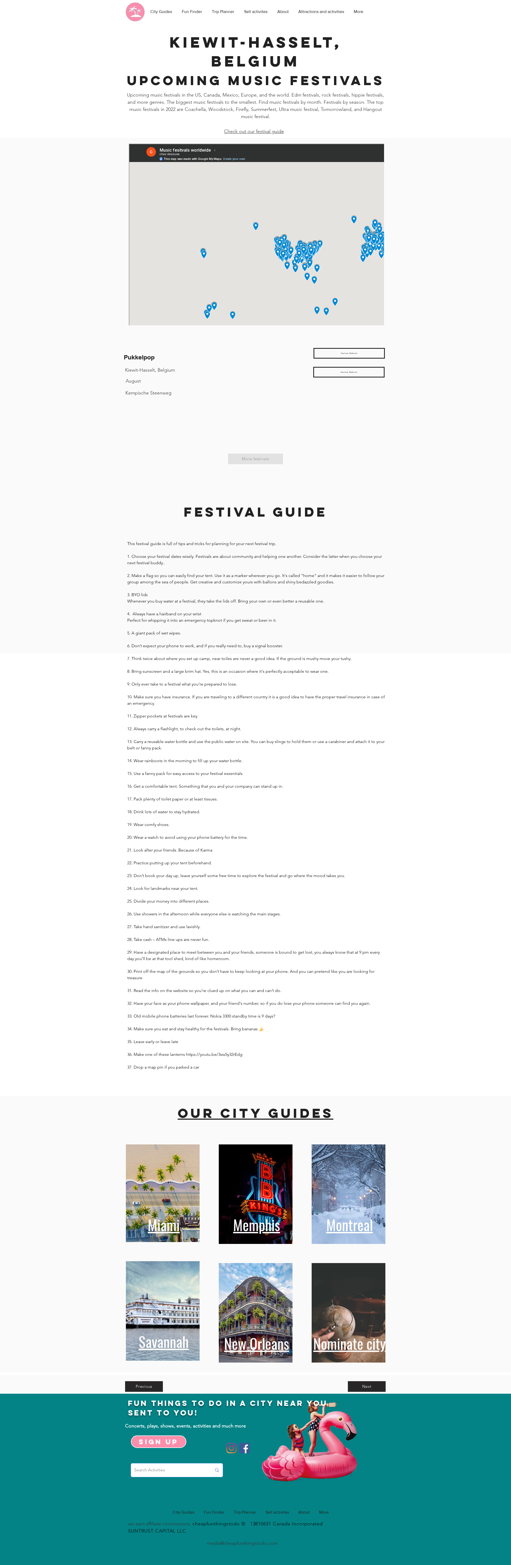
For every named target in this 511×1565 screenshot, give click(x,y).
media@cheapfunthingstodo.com (242, 1543)
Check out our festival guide (254, 131)
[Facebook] (244, 1448)
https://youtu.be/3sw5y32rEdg (214, 1054)
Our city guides (255, 1113)
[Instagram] (231, 1448)
